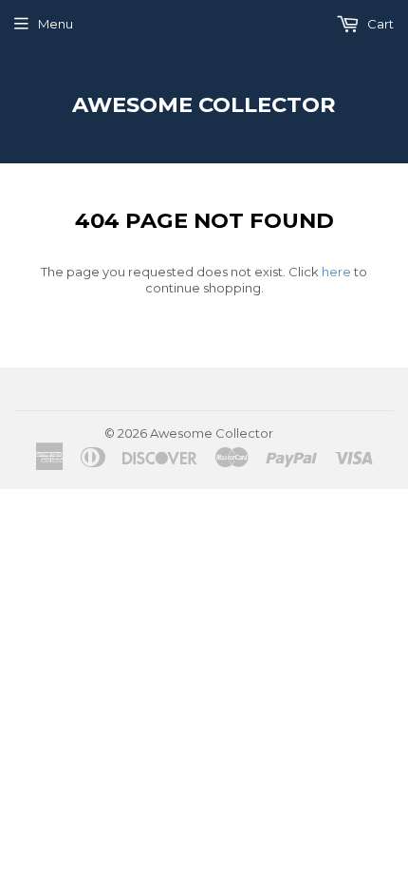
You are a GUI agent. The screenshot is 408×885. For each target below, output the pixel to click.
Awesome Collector (204, 104)
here (336, 271)
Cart (379, 23)
